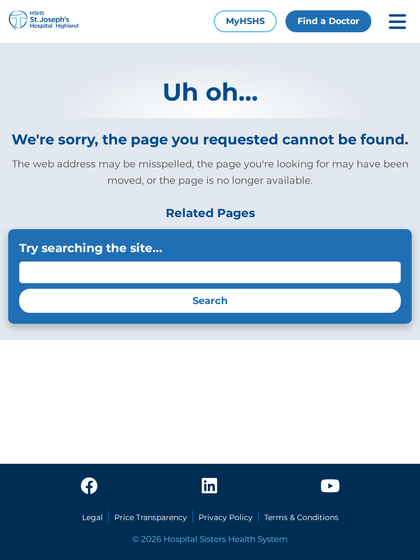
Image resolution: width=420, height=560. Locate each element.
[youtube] (330, 486)
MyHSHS (245, 21)
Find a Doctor (328, 21)
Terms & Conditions (301, 517)
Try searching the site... (90, 248)
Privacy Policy (226, 517)
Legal (92, 517)
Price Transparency (150, 517)
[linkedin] (209, 486)
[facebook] (89, 486)
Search (210, 301)
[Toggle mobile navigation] (397, 21)
